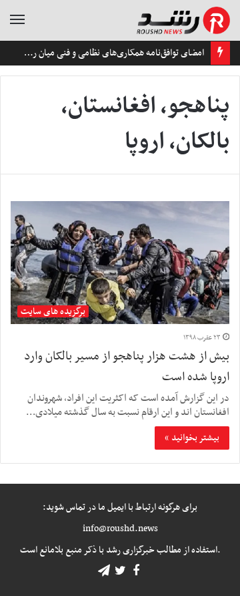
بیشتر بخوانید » (192, 438)
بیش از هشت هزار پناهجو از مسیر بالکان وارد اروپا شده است (126, 367)
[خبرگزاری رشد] (183, 20)
